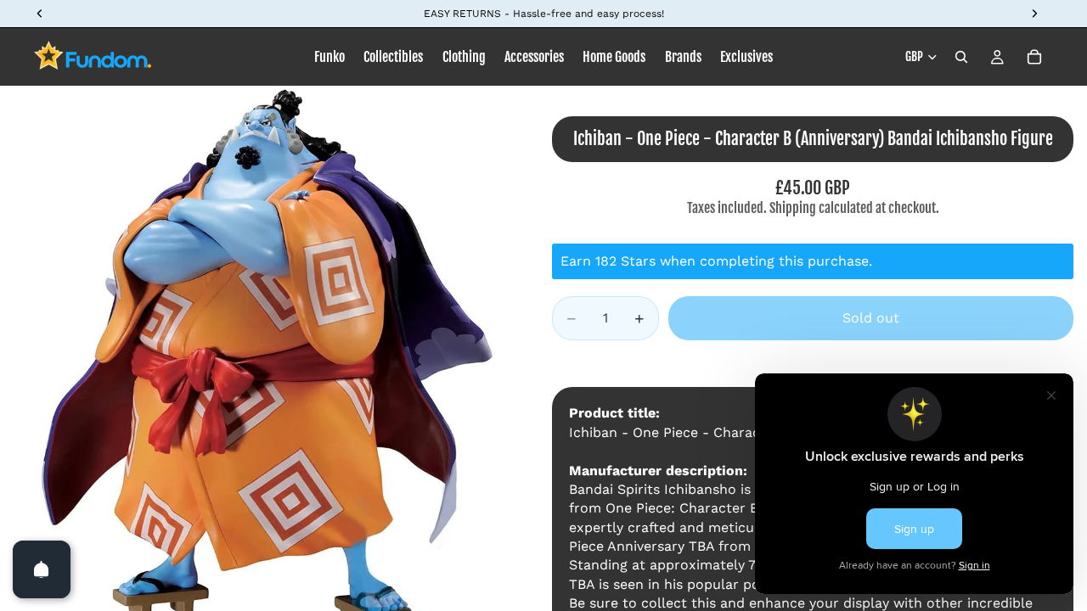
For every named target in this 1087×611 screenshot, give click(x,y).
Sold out (870, 318)
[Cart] (1034, 57)
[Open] (41, 569)
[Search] (961, 57)
